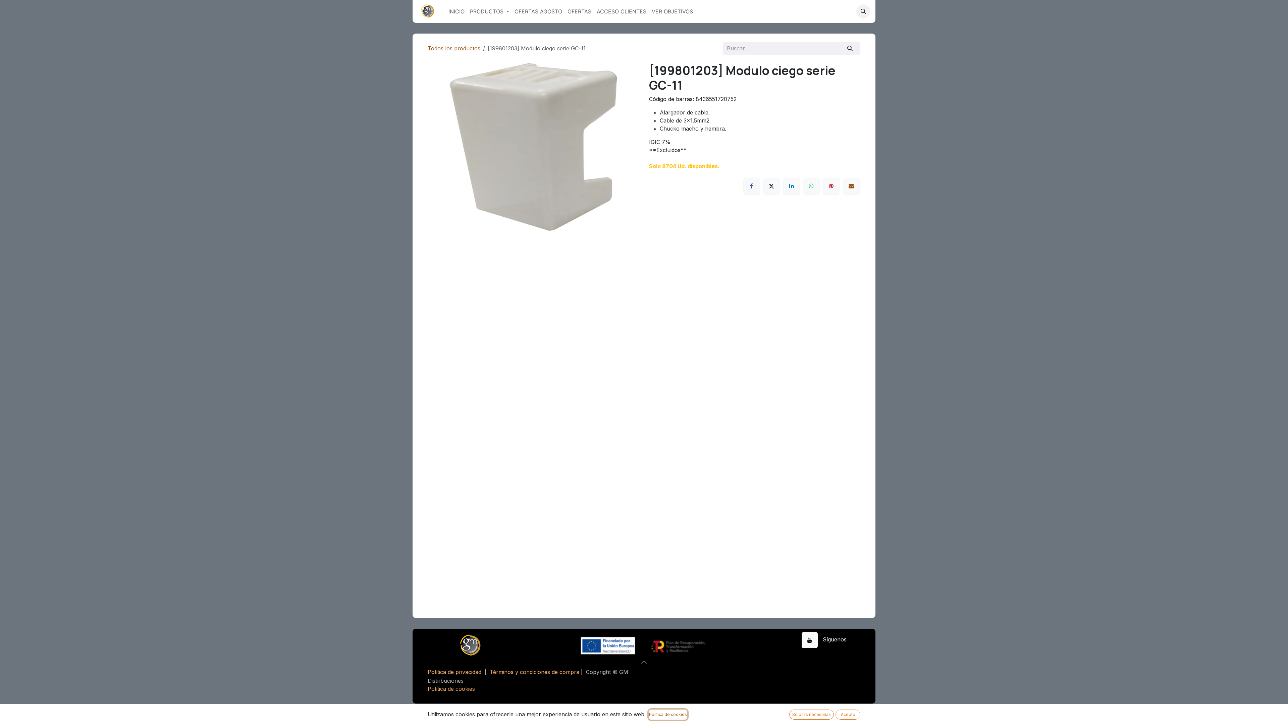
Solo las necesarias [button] (811, 714)
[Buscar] (850, 48)
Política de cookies (451, 688)
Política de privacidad (454, 672)
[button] (863, 11)
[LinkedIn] (792, 186)
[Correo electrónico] (851, 186)
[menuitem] (456, 11)
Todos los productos (454, 48)
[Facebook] (752, 186)
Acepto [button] (848, 714)
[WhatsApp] (811, 186)
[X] (771, 186)
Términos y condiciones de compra (534, 672)
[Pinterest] (831, 186)
